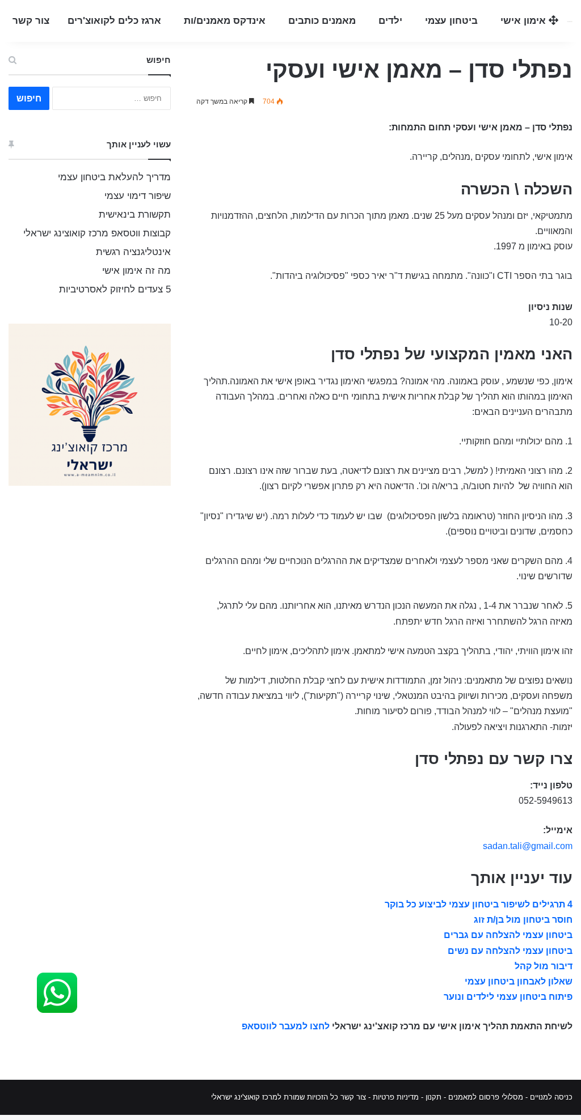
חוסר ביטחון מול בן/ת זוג (523, 919)
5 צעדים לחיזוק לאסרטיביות (115, 289)
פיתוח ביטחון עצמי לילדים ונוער (508, 997)
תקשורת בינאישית (135, 214)
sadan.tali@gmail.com (527, 846)
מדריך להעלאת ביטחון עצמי (114, 177)
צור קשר (30, 20)
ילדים (390, 20)
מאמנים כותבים (322, 20)
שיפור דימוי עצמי (137, 195)
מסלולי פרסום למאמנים (485, 1097)
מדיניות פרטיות (396, 1097)
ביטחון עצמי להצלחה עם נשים (510, 951)
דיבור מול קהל (543, 966)
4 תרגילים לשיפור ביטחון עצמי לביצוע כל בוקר (478, 904)
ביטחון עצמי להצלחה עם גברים (508, 935)
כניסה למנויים (551, 1097)
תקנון (433, 1097)
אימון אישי (524, 20)
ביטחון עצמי (451, 20)
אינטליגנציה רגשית (133, 252)
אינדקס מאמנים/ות (225, 20)
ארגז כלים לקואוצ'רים (114, 20)
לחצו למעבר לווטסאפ (286, 1026)
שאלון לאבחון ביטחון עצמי (518, 981)
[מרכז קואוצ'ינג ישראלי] (569, 21)
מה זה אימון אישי (136, 270)
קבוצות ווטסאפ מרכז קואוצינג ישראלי (97, 233)
